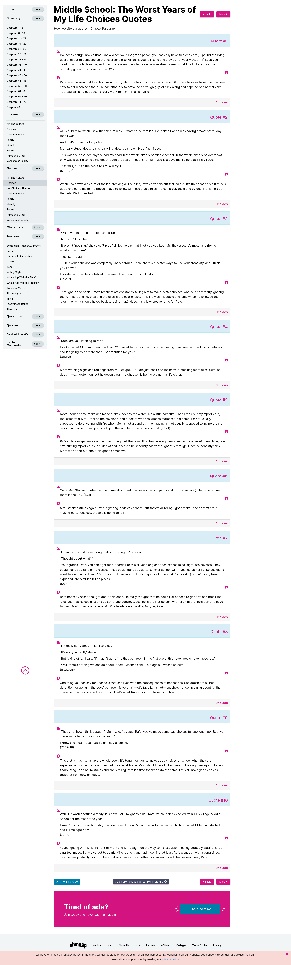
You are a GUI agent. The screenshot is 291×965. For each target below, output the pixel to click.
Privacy (217, 945)
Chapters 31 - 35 (16, 59)
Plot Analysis (14, 293)
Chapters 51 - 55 (16, 80)
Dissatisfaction (15, 134)
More (223, 14)
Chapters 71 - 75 (16, 101)
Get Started (200, 909)
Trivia (10, 298)
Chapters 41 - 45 (16, 70)
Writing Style (14, 272)
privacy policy (170, 959)
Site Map (97, 945)
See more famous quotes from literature (139, 881)
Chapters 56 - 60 (17, 86)
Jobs (137, 945)
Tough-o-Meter (16, 288)
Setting (11, 251)
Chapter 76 (13, 107)
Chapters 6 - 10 (16, 33)
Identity (11, 145)
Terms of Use (199, 945)
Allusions (12, 309)
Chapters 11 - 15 (16, 38)
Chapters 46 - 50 (17, 75)
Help (110, 945)
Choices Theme (20, 188)
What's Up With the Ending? (23, 282)
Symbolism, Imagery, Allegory (24, 245)
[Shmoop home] (78, 945)
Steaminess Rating (17, 303)
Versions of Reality (17, 160)
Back (207, 14)
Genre (10, 261)
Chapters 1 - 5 (15, 27)
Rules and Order (16, 155)
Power (10, 150)
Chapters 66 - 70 (17, 96)
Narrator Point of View (20, 256)
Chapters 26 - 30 (17, 54)
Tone (10, 266)
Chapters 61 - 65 (16, 91)
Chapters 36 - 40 (17, 64)
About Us (124, 945)
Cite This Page (68, 881)
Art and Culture (15, 123)
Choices (11, 129)
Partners (150, 945)
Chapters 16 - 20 (16, 43)
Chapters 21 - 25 (16, 49)
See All (38, 9)
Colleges (181, 945)
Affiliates (166, 945)
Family (10, 139)
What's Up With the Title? (21, 277)
